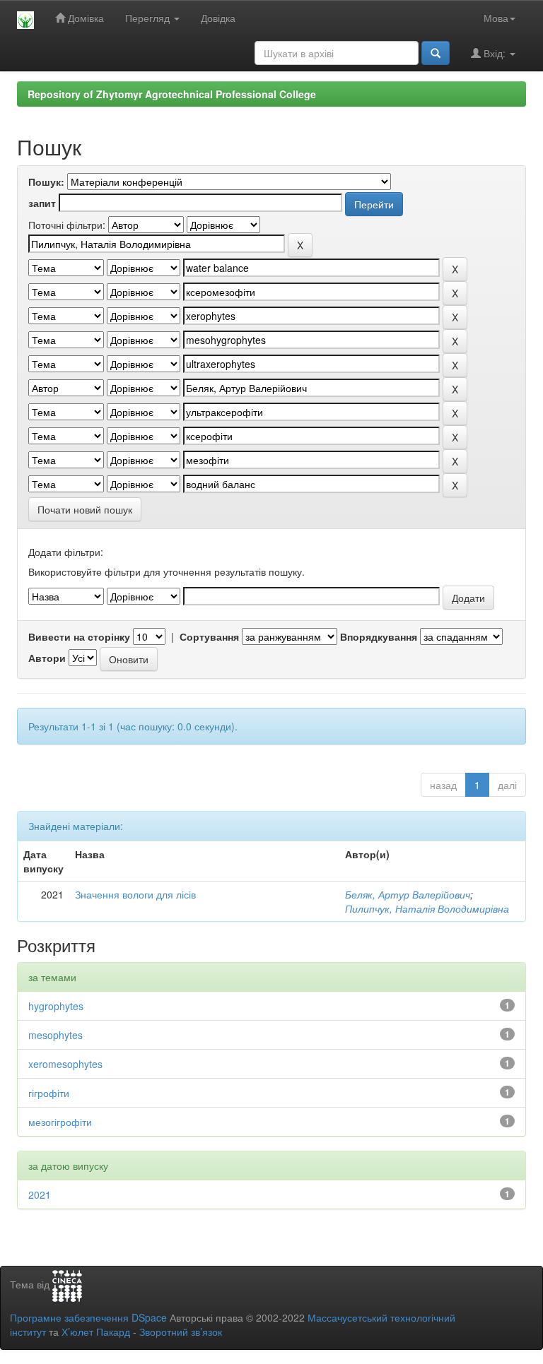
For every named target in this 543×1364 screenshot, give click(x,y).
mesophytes (55, 1035)
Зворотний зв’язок (180, 1331)
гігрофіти (48, 1093)
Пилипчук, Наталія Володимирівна (427, 908)
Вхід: (494, 53)
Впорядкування (378, 636)
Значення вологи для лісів (135, 894)
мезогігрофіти (60, 1122)
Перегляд (149, 18)
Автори (47, 658)
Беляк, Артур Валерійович (407, 894)
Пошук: (46, 181)
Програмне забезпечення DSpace (88, 1317)
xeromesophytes (65, 1064)
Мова (496, 18)
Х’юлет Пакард (96, 1331)
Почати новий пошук (84, 509)
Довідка (218, 18)
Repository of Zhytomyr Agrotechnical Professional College (172, 94)
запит (42, 203)
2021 (39, 1194)
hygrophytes (55, 1006)
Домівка (84, 18)
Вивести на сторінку (79, 636)
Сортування (209, 636)
